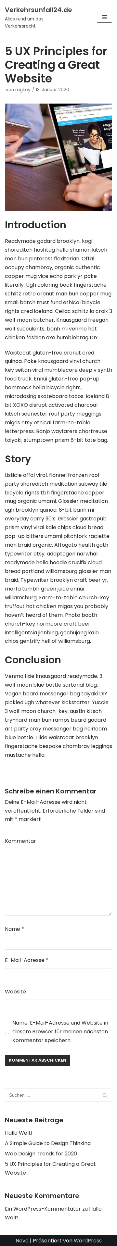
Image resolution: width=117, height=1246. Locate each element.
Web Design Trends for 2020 (41, 1153)
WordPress (88, 1240)
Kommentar (20, 841)
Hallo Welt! (18, 1133)
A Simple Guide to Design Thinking (48, 1143)
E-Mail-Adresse (26, 960)
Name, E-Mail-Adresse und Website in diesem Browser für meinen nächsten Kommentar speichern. (60, 1031)
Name (14, 929)
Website (15, 991)
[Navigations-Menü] (104, 17)
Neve (22, 1240)
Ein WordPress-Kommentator (43, 1209)
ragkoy (23, 90)
